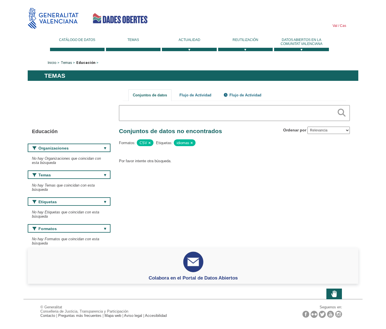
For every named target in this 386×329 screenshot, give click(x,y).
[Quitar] (149, 143)
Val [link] (335, 25)
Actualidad (189, 40)
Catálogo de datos (77, 40)
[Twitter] (322, 314)
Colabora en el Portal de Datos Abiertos (193, 278)
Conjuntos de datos (150, 95)
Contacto (47, 315)
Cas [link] (342, 25)
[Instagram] (338, 314)
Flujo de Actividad (195, 95)
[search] (342, 111)
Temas (133, 40)
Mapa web (113, 315)
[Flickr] (314, 314)
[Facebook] (305, 314)
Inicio (52, 62)
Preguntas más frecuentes (79, 315)
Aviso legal (133, 315)
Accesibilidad (156, 315)
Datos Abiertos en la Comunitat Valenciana (301, 42)
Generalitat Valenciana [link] (53, 18)
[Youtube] (330, 314)
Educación (86, 62)
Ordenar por (294, 130)
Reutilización (245, 40)
